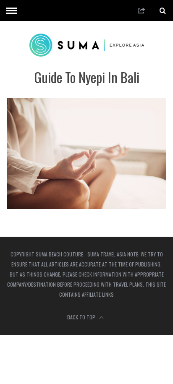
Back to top (82, 317)
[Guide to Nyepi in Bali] (86, 206)
